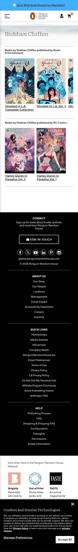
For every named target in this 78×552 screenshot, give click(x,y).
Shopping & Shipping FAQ (39, 423)
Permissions (39, 439)
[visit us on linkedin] (43, 252)
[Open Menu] (7, 16)
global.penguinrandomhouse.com (39, 258)
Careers (39, 312)
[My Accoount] (62, 16)
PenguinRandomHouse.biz (39, 355)
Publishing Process (39, 413)
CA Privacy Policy (39, 375)
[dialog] (39, 525)
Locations (39, 291)
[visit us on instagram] (59, 252)
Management (39, 296)
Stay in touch (40, 240)
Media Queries (39, 340)
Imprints (39, 317)
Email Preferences (39, 360)
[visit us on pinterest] (51, 252)
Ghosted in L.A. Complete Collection (19, 108)
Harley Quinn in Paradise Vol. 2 (16, 177)
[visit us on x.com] (28, 252)
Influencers (39, 345)
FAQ (39, 418)
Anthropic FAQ (39, 396)
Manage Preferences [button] (18, 537)
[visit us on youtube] (35, 252)
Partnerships (39, 334)
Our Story (39, 281)
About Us (39, 276)
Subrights (39, 433)
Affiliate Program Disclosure (39, 385)
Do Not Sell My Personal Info (39, 380)
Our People (39, 286)
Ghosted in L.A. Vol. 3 (51, 106)
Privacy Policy (39, 370)
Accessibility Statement (39, 307)
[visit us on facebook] (20, 252)
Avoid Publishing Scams (39, 390)
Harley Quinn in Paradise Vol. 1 (48, 177)
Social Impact (39, 302)
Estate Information (39, 444)
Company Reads (39, 350)
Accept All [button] (65, 540)
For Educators (39, 428)
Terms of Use (39, 365)
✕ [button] (72, 504)
